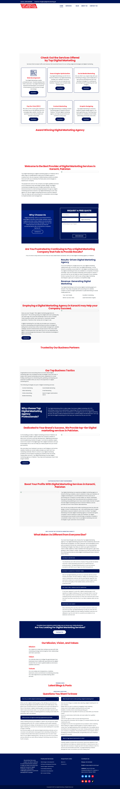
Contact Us (94, 6)
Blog (77, 6)
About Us (84, 6)
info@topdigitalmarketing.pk (48, 1)
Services (69, 6)
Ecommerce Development (47, 771)
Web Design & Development (47, 762)
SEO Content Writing (45, 773)
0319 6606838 (28, 1)
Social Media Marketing (46, 768)
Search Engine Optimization (47, 766)
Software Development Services (48, 764)
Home (61, 6)
